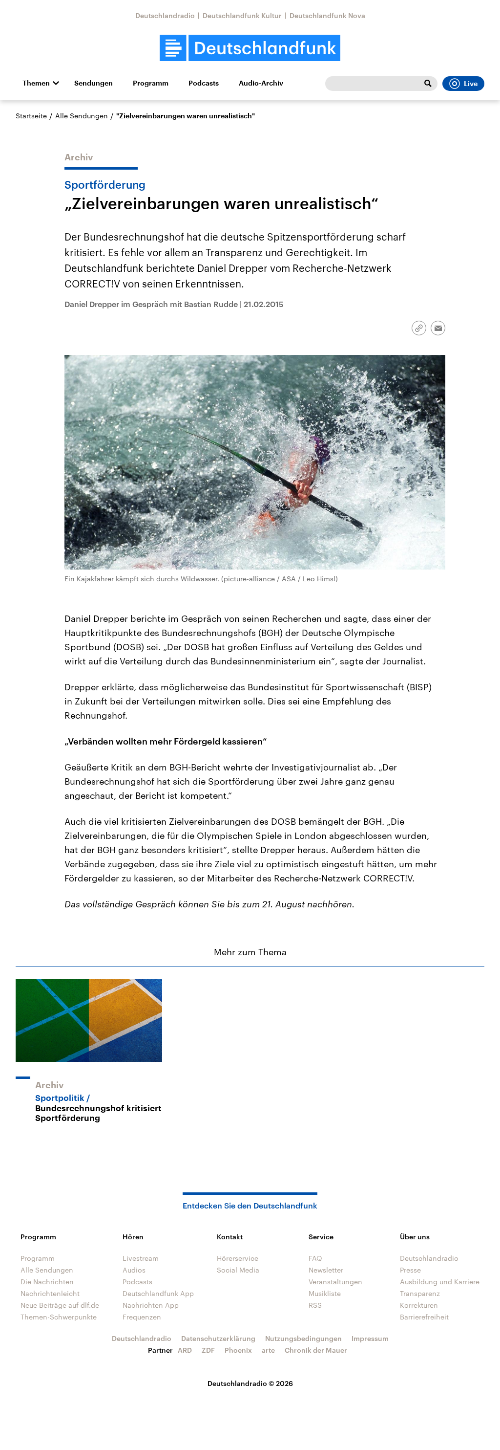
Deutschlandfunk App (158, 1293)
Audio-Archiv (261, 83)
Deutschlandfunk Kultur (242, 15)
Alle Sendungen (81, 115)
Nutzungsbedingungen (303, 1338)
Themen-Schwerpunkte (59, 1317)
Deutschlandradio (165, 15)
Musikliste (325, 1293)
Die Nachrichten (47, 1281)
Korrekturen (419, 1305)
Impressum (370, 1338)
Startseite (31, 115)
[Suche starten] (427, 83)
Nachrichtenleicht (50, 1293)
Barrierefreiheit (424, 1317)
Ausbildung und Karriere (439, 1281)
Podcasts (203, 83)
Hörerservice (237, 1258)
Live (471, 83)
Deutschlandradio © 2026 (250, 1383)
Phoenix (238, 1350)
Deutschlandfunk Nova (327, 15)
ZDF (208, 1350)
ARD (185, 1350)
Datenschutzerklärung (218, 1338)
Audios (134, 1270)
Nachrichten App (151, 1305)
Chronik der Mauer (316, 1350)
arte (268, 1350)
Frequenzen (142, 1317)
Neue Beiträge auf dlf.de (60, 1305)
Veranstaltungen (335, 1281)
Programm (150, 83)
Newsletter (326, 1270)
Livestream (141, 1258)
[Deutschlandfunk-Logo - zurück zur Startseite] (250, 48)
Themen (36, 83)
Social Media (238, 1270)
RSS (315, 1305)
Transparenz (420, 1293)
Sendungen (93, 83)
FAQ (315, 1258)
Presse (410, 1270)
